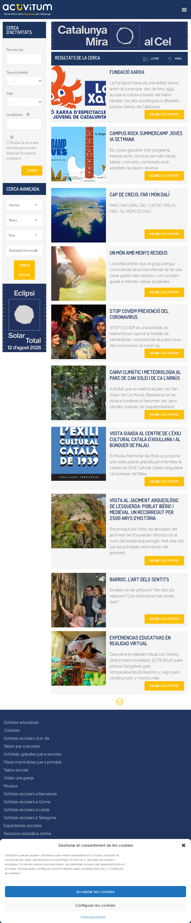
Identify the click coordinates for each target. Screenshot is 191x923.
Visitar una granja (19, 778)
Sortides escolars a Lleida (26, 809)
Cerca (32, 170)
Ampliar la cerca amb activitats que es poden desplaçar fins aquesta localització (22, 150)
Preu (12, 235)
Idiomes (14, 205)
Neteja (24, 275)
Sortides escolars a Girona (27, 802)
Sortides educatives (21, 722)
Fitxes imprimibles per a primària (32, 762)
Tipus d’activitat (17, 72)
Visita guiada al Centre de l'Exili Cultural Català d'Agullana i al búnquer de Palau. (145, 439)
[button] (183, 845)
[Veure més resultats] (119, 702)
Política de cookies (93, 916)
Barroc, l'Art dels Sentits (139, 579)
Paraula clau (15, 49)
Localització (14, 114)
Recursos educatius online (27, 833)
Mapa (178, 58)
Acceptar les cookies (95, 892)
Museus (11, 786)
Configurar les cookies (95, 905)
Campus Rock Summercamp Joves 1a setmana (146, 136)
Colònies (12, 730)
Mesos (13, 220)
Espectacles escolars (23, 825)
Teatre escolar (16, 770)
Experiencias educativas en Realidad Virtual (140, 640)
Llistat (155, 58)
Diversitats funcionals (23, 250)
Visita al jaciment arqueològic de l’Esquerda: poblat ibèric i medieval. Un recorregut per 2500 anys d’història (144, 509)
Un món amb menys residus (139, 252)
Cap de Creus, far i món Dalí (140, 194)
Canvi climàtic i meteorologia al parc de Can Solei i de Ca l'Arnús (145, 375)
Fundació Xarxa (127, 72)
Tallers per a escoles (22, 746)
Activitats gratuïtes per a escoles (32, 754)
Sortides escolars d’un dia (26, 738)
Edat (9, 93)
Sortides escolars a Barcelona (30, 794)
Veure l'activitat (164, 114)
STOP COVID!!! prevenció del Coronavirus (139, 314)
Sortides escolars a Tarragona (30, 817)
